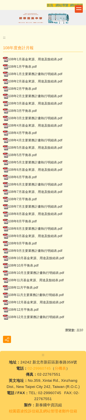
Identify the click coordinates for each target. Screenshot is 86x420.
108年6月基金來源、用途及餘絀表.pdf (35, 169)
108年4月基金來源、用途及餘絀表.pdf (35, 125)
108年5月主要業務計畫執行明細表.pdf (35, 162)
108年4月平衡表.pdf (22, 133)
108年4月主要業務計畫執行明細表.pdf (35, 140)
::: (4, 37)
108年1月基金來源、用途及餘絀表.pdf (35, 59)
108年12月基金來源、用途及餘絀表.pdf (36, 302)
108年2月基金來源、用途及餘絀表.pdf (35, 81)
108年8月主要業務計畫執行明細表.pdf (35, 228)
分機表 (60, 368)
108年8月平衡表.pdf (22, 221)
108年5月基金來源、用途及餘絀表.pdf (35, 147)
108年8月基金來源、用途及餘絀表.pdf (35, 214)
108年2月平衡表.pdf (22, 88)
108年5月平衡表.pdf (22, 155)
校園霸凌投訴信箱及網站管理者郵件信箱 (43, 411)
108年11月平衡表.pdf (23, 287)
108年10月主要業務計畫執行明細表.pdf (36, 272)
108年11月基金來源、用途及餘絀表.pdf (36, 280)
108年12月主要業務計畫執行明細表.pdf (36, 317)
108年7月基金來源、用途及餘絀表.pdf (35, 191)
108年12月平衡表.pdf (23, 309)
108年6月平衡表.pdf (22, 177)
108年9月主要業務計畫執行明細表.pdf (35, 250)
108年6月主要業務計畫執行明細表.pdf (35, 184)
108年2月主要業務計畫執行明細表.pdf (35, 96)
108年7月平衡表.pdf (22, 199)
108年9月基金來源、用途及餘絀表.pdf (35, 236)
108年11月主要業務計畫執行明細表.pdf (36, 295)
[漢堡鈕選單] (79, 9)
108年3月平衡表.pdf (22, 110)
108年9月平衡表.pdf (22, 243)
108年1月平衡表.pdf (22, 66)
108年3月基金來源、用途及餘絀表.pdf (35, 103)
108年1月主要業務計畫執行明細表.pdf (35, 74)
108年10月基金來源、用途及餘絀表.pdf (36, 258)
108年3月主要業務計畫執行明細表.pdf (35, 118)
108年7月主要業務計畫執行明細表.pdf (35, 206)
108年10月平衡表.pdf (23, 265)
